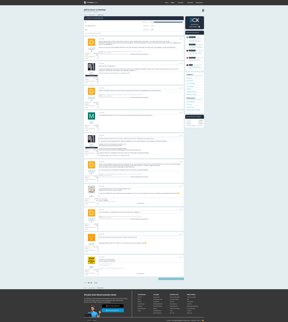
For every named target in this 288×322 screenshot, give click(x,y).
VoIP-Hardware (190, 86)
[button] (175, 2)
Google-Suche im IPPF (125, 73)
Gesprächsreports (174, 306)
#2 (181, 63)
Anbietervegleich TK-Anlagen (193, 110)
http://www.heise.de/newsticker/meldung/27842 (110, 145)
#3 (181, 88)
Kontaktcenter (156, 301)
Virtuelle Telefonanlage (175, 297)
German (95, 320)
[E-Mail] (94, 282)
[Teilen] (180, 39)
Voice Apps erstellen (174, 299)
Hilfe (198, 320)
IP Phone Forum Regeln (104, 73)
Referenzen (189, 313)
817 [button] (145, 22)
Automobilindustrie (157, 313)
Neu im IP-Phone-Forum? (114, 73)
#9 (181, 234)
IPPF (89, 320)
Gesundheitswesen (157, 310)
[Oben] (201, 320)
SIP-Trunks (172, 313)
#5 (181, 135)
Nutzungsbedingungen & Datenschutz (181, 320)
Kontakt (139, 310)
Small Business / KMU (157, 299)
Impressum (193, 320)
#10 (181, 257)
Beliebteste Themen (191, 94)
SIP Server (172, 301)
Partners (139, 301)
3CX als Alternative (191, 308)
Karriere (139, 299)
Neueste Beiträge (192, 32)
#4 (181, 112)
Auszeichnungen (141, 304)
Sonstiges (188, 89)
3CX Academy (190, 301)
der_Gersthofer (88, 11)
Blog (188, 299)
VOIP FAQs (189, 304)
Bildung (155, 308)
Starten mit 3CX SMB (191, 297)
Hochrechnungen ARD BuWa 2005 (107, 261)
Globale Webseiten (142, 308)
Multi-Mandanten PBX (157, 304)
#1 (181, 39)
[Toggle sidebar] (203, 10)
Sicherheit (189, 310)
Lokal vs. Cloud (190, 107)
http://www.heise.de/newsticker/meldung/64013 (140, 115)
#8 (181, 209)
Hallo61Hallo (200, 125)
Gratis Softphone (173, 304)
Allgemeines (189, 78)
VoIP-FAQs (189, 104)
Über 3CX (140, 297)
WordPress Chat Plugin (175, 308)
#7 (181, 186)
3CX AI (171, 310)
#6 (181, 161)
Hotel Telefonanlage (157, 306)
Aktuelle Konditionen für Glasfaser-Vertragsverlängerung (195, 38)
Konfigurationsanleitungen (192, 306)
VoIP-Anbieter (189, 80)
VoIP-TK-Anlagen (190, 83)
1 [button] (146, 26)
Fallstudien (140, 306)
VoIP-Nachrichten (190, 101)
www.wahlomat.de (171, 47)
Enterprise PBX (156, 297)
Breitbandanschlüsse (191, 91)
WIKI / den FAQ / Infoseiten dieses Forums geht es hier (139, 54)
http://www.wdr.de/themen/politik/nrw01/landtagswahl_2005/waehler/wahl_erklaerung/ (120, 150)
